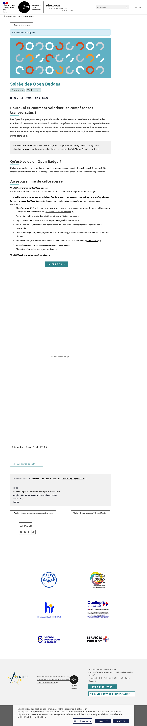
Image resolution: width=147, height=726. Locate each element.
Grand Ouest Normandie (58, 211)
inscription (92, 149)
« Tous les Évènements (21, 25)
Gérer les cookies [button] (82, 721)
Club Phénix (75, 149)
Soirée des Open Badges (26, 16)
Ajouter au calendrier (27, 463)
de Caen (92, 240)
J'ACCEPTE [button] (103, 721)
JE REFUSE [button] (120, 721)
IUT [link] (47, 211)
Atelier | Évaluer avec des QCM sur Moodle (90, 513)
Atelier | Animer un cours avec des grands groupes (33, 513)
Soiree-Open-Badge (30, 447)
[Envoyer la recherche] (127, 7)
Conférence (17, 90)
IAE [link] (88, 240)
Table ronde (33, 90)
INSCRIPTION (55, 264)
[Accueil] (4, 16)
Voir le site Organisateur (73, 478)
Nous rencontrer (101, 687)
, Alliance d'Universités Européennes (53, 679)
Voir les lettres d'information (110, 694)
